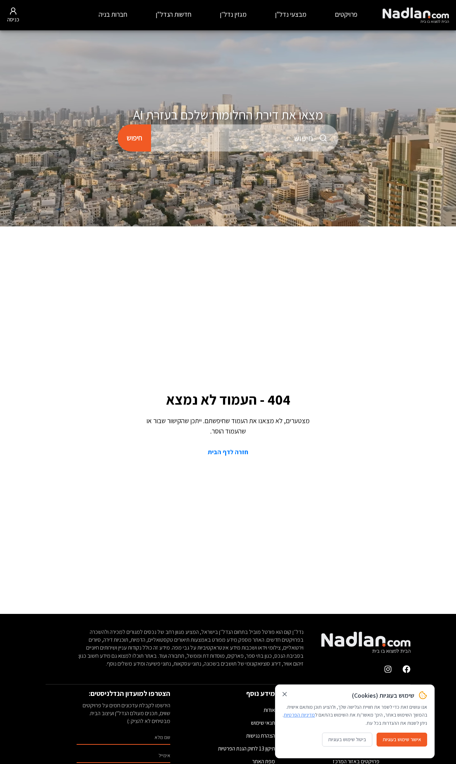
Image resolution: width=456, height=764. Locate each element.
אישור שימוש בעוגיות (402, 739)
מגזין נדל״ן (233, 14)
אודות (269, 710)
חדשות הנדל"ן (173, 14)
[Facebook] (406, 669)
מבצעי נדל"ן (290, 14)
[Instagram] (388, 669)
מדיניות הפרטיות (299, 715)
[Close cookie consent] (284, 694)
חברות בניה (113, 14)
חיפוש (134, 138)
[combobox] (244, 138)
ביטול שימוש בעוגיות (347, 739)
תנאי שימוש (263, 723)
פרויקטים (346, 14)
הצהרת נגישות (260, 735)
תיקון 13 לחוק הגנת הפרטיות (246, 748)
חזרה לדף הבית (228, 452)
